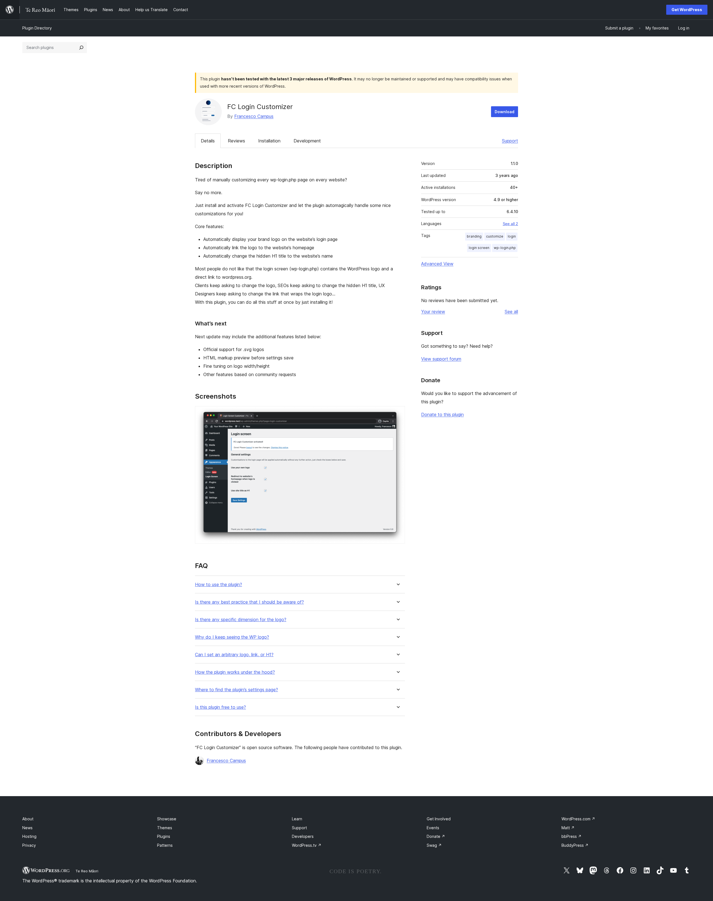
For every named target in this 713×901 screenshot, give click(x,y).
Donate (436, 836)
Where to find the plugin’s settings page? (236, 689)
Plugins (163, 836)
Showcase (166, 818)
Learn (297, 818)
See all (511, 311)
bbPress (571, 836)
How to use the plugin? (218, 584)
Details (208, 141)
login (512, 236)
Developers (303, 836)
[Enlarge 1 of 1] (397, 413)
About (27, 818)
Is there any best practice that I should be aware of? (249, 602)
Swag (434, 845)
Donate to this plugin (442, 414)
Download (504, 111)
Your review (433, 311)
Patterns (165, 845)
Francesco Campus (254, 116)
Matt (568, 827)
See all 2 (510, 223)
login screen (479, 248)
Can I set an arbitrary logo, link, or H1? (234, 654)
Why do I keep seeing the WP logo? (232, 637)
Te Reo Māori (86, 871)
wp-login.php (505, 248)
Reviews (236, 141)
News (27, 827)
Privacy (29, 845)
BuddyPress (575, 845)
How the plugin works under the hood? (235, 672)
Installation (269, 141)
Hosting (29, 836)
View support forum (441, 359)
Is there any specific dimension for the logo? (240, 619)
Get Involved (439, 818)
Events (433, 827)
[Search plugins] (81, 47)
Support (510, 141)
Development (307, 141)
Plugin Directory (37, 28)
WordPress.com (578, 818)
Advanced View (437, 263)
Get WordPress (687, 9)
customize (494, 236)
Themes (164, 827)
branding (474, 236)
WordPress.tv (306, 845)
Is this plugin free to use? (220, 707)
